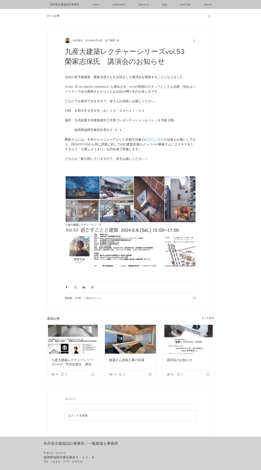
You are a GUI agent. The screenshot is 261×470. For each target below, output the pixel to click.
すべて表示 (208, 318)
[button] (209, 16)
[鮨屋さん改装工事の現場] (130, 339)
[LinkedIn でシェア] (84, 287)
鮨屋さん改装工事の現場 (126, 360)
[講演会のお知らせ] (188, 339)
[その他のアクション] (194, 40)
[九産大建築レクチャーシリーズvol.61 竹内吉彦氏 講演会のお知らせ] (73, 339)
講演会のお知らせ (179, 360)
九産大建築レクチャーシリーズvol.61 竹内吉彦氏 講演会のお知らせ (72, 362)
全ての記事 (53, 15)
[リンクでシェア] (92, 287)
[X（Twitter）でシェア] (75, 287)
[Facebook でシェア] (66, 287)
